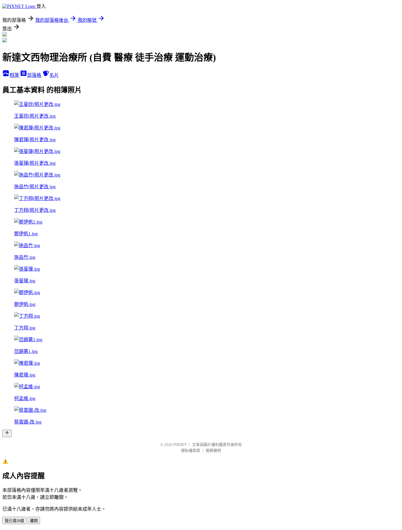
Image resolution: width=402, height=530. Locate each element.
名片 (54, 75)
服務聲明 (213, 450)
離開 (34, 521)
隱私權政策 (190, 450)
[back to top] (7, 433)
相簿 (14, 75)
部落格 (34, 75)
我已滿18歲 (14, 521)
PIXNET (180, 444)
